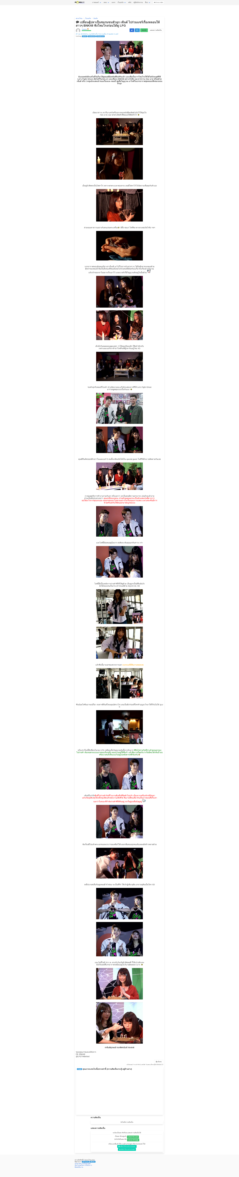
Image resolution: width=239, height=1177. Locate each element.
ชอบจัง (144, 30)
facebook (86, 1161)
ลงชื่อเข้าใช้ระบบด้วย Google (127, 1149)
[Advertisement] (119, 97)
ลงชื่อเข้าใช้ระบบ (132, 1137)
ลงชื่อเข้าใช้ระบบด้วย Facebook (127, 1146)
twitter (93, 1161)
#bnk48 (85, 36)
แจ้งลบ (159, 1061)
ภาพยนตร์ (95, 2)
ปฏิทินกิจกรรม (138, 2)
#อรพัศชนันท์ (92, 36)
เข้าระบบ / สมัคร (159, 2)
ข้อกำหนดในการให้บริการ (83, 1165)
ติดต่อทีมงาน (79, 1167)
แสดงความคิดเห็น (156, 30)
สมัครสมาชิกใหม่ (132, 1140)
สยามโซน (79, 18)
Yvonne (84, 29)
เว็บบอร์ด (120, 2)
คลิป (129, 2)
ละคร (113, 2)
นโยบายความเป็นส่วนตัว (83, 1163)
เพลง (105, 2)
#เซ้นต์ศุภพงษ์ (100, 36)
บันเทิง (95, 18)
